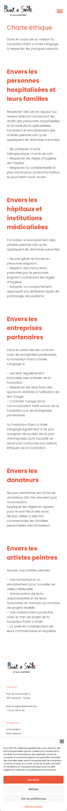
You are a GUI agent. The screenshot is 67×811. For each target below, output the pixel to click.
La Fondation (13, 729)
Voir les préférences (33, 798)
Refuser (33, 789)
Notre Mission (13, 733)
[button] (62, 741)
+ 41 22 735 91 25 (15, 710)
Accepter (33, 779)
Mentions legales (33, 806)
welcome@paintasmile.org (21, 706)
